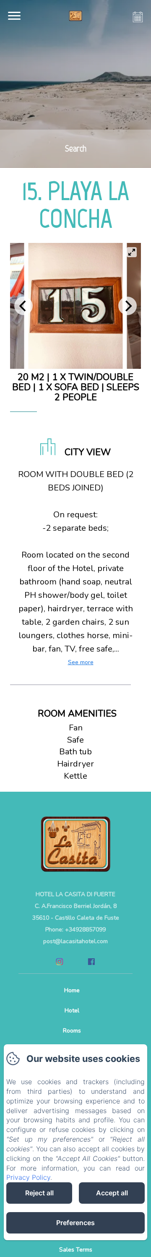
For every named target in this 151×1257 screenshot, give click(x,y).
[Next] (127, 306)
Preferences (75, 1222)
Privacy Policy (28, 1177)
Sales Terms (75, 1250)
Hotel (72, 1010)
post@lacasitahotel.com (75, 941)
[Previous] (23, 306)
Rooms (72, 1031)
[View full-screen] (132, 252)
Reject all (39, 1193)
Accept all (112, 1193)
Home (72, 990)
